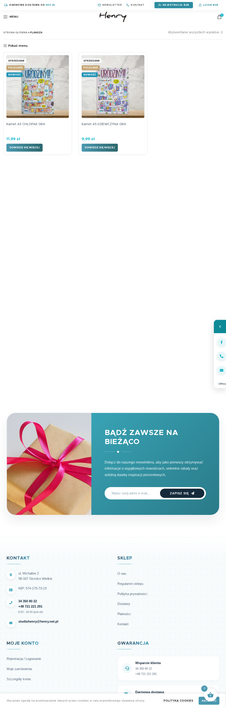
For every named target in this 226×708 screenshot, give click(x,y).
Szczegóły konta (19, 679)
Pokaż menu (18, 45)
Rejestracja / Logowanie (24, 659)
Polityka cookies (178, 700)
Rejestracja (173, 5)
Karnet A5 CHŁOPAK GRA (25, 124)
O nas (121, 573)
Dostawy (123, 604)
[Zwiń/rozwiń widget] (220, 326)
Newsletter (112, 5)
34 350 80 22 (27, 601)
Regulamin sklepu (130, 584)
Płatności (124, 614)
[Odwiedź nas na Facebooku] (220, 342)
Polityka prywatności (132, 594)
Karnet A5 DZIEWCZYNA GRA (104, 124)
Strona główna (15, 32)
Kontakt (137, 5)
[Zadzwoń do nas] (220, 356)
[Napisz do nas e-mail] (220, 370)
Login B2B (210, 5)
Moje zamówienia (19, 669)
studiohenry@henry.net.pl (38, 621)
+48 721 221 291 (30, 606)
